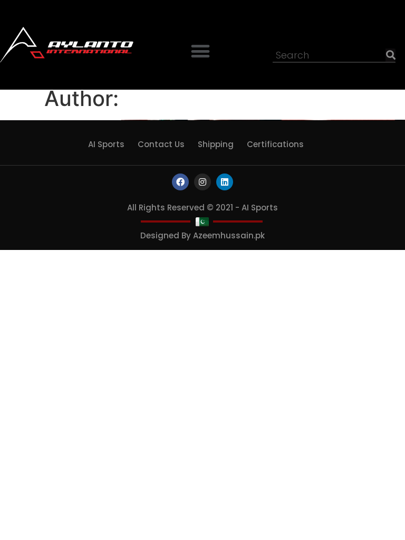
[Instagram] (202, 181)
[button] (201, 51)
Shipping (216, 144)
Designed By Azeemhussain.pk (202, 235)
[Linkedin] (224, 181)
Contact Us (161, 144)
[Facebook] (180, 181)
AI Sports (106, 144)
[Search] (390, 55)
